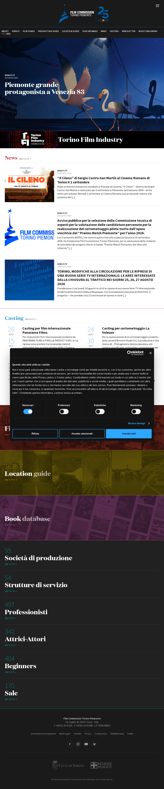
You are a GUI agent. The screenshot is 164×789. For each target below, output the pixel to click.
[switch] (64, 411)
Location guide (70, 31)
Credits (130, 733)
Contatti (77, 733)
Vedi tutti (30, 319)
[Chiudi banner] (150, 353)
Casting (114, 31)
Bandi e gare (64, 733)
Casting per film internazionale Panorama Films (46, 330)
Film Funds (29, 31)
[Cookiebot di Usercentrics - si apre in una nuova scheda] (129, 353)
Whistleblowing (148, 31)
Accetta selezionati (82, 433)
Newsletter (128, 31)
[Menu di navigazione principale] (157, 6)
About (5, 31)
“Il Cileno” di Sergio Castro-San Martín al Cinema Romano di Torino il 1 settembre (103, 180)
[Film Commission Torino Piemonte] (82, 13)
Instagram (78, 744)
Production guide (48, 31)
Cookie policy (101, 733)
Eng (8, 33)
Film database (90, 31)
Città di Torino (68, 765)
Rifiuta (35, 433)
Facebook (70, 744)
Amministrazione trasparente (43, 733)
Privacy (88, 733)
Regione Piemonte (101, 765)
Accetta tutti (129, 433)
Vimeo (94, 744)
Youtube (86, 744)
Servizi (16, 31)
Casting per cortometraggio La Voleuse (125, 330)
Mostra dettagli (136, 423)
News (104, 31)
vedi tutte (24, 159)
